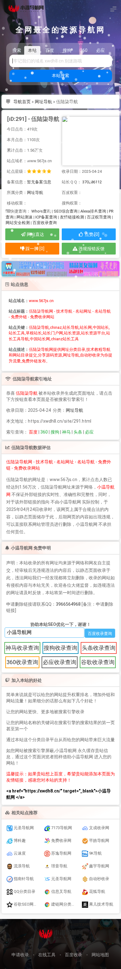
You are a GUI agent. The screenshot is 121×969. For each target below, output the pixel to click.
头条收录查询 (98, 648)
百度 (33, 431)
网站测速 (24, 217)
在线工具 (47, 954)
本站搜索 (60, 75)
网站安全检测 (18, 222)
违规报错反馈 (91, 248)
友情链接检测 (72, 217)
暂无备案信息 (39, 182)
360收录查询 (22, 662)
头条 (78, 431)
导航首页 (22, 101)
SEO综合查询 (66, 211)
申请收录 (20, 954)
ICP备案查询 (46, 217)
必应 (89, 431)
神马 (66, 431)
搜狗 (55, 431)
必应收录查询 (59, 662)
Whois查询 (41, 211)
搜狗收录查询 (60, 648)
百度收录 (73, 954)
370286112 (92, 182)
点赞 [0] (91, 234)
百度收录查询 (45, 222)
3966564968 (68, 604)
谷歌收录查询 (97, 662)
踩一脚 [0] (34, 248)
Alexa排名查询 (93, 211)
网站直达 (35, 234)
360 (44, 431)
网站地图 (100, 954)
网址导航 (43, 101)
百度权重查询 (99, 217)
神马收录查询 (22, 648)
